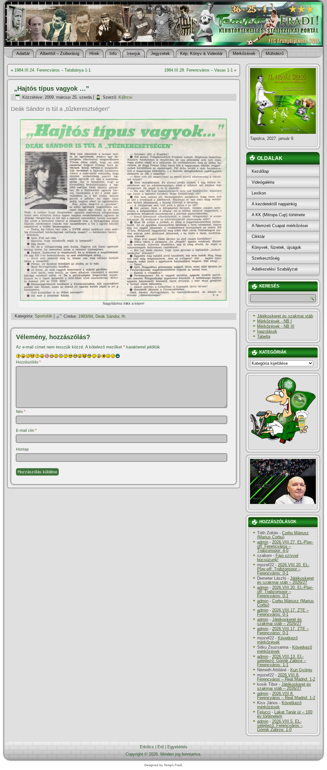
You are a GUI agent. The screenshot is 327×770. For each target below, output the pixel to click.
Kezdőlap (260, 171)
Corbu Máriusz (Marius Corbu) (283, 534)
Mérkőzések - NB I (274, 321)
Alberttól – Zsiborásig (59, 53)
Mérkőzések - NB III (275, 326)
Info (113, 53)
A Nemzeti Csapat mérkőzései (280, 225)
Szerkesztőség (265, 258)
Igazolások (267, 331)
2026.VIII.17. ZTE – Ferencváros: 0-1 (283, 612)
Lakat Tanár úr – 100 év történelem (284, 714)
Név (21, 411)
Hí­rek (94, 53)
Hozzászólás (28, 362)
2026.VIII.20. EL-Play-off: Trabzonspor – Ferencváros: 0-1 (283, 569)
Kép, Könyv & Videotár (201, 53)
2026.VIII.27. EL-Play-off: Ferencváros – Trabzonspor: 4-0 (285, 546)
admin (262, 542)
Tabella (263, 336)
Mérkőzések (244, 53)
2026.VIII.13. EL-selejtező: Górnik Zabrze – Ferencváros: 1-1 (281, 660)
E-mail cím (26, 430)
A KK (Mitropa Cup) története (278, 214)
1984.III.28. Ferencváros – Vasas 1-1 (198, 70)
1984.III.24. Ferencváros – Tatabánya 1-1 (52, 70)
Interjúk (134, 53)
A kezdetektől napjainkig (274, 204)
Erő (160, 746)
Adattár (23, 53)
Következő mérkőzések (277, 640)
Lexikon (259, 193)
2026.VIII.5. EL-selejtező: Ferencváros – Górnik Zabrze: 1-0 (280, 725)
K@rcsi (125, 97)
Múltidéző (275, 53)
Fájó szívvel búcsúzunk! (277, 557)
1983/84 (85, 316)
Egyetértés (177, 746)
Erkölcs (147, 746)
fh (123, 316)
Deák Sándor (107, 316)
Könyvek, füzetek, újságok (276, 247)
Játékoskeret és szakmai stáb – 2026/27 (285, 580)
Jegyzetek (160, 53)
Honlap (22, 449)
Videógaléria (263, 182)
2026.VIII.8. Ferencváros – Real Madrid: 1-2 (286, 677)
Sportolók (43, 316)
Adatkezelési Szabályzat (275, 269)
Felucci (263, 712)
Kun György (301, 669)
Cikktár (258, 236)
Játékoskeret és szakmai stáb (285, 316)
